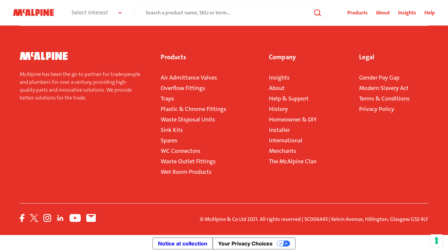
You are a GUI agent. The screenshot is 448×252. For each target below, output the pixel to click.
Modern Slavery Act (384, 88)
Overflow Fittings (183, 88)
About (383, 12)
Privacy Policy (376, 109)
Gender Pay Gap (379, 77)
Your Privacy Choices (245, 243)
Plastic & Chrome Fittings (193, 109)
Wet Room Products (186, 172)
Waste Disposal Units (188, 119)
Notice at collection (182, 243)
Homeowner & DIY (293, 119)
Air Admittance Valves (189, 77)
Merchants (282, 151)
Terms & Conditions (384, 98)
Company (282, 57)
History (278, 109)
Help (429, 12)
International (285, 140)
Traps (167, 98)
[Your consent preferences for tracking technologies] (436, 240)
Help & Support (289, 98)
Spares (169, 140)
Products (173, 57)
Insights (407, 12)
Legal (366, 57)
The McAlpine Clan (292, 161)
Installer (279, 130)
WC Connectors (180, 151)
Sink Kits (172, 130)
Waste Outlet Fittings (188, 161)
